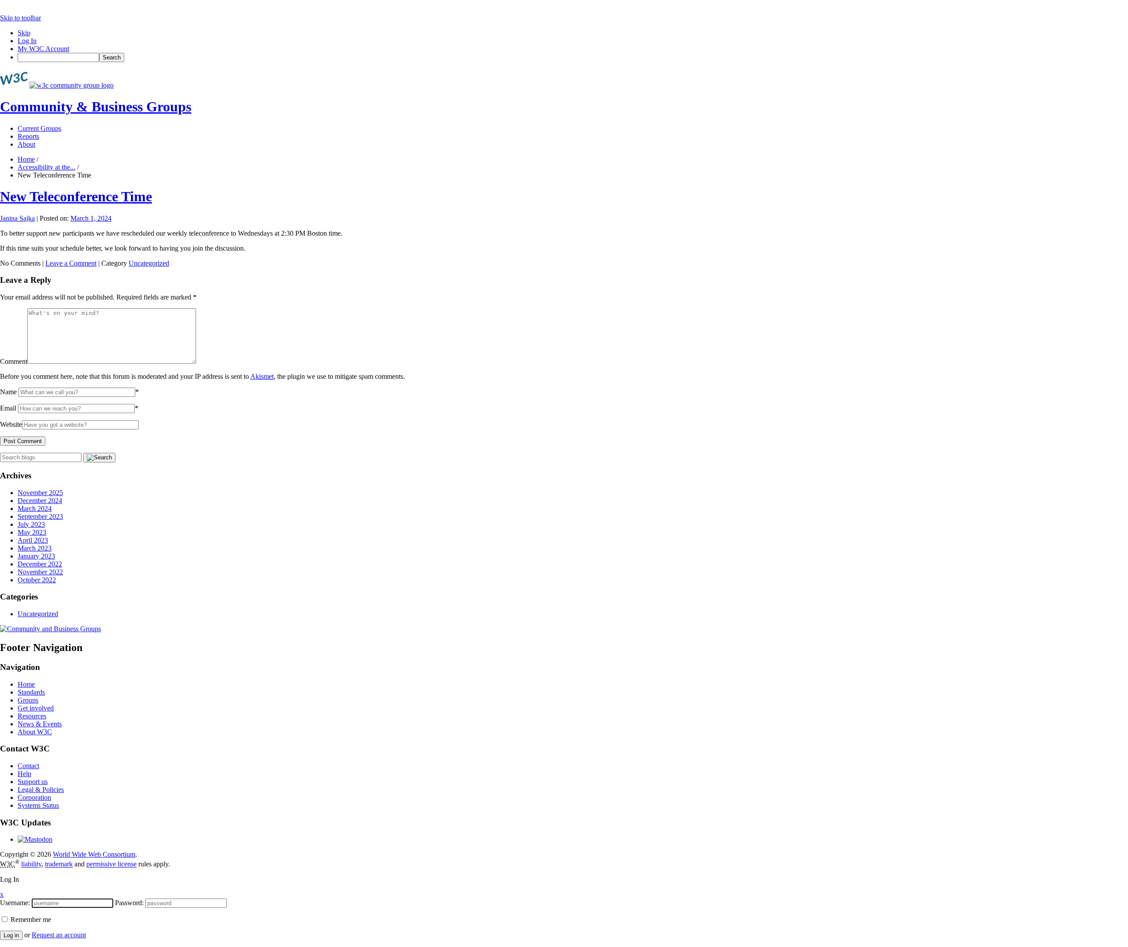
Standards (31, 692)
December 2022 (40, 564)
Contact (28, 765)
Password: (129, 902)
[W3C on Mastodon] (35, 839)
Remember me (30, 919)
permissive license (111, 864)
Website (11, 424)
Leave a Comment (70, 263)
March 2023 (35, 548)
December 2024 (40, 500)
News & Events (40, 724)
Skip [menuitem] (24, 33)
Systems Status (38, 805)
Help (24, 773)
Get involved (36, 708)
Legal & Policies (41, 789)
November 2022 (40, 572)
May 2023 (32, 532)
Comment (13, 361)
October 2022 (37, 580)
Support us (33, 781)
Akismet (262, 376)
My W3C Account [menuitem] (43, 48)
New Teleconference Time (76, 196)
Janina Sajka (17, 218)
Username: (15, 902)
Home (26, 159)
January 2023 (36, 556)
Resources (32, 716)
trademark (59, 864)
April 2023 (33, 540)
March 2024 (35, 508)
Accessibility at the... (46, 167)
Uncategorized (149, 263)
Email (8, 408)
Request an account (59, 935)
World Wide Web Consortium (94, 854)
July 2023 (31, 524)
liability (31, 864)
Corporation (34, 797)
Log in (11, 935)
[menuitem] (573, 57)
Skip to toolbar (20, 18)
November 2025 (40, 492)
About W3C (35, 732)
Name (8, 392)
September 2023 (40, 516)
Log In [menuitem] (27, 40)
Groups (28, 700)
